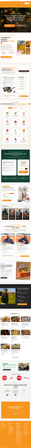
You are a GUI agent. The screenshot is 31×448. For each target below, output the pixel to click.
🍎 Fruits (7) (20, 107)
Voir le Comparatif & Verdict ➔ (6, 369)
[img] (15, 387)
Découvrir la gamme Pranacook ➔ (23, 172)
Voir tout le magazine (15, 357)
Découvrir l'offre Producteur (22, 304)
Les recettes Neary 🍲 (19, 434)
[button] (14, 382)
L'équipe (10, 425)
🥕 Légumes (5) (15, 107)
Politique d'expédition (11, 428)
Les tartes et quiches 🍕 (19, 438)
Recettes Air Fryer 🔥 (19, 432)
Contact (10, 433)
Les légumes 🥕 (18, 429)
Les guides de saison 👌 (19, 440)
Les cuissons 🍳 (18, 428)
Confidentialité (11, 430)
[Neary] (2, 3)
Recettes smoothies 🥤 (19, 433)
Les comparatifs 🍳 (18, 442)
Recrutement (10, 434)
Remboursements (11, 429)
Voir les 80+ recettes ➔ (26, 77)
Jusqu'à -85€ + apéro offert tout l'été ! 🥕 (15, 0)
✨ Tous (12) (10, 107)
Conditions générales (11, 427)
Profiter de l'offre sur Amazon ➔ (7, 200)
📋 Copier (26, 168)
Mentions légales (11, 431)
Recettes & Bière (18, 443)
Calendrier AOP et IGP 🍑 (19, 441)
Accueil (10, 424)
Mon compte (21, 3)
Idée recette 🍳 (18, 436)
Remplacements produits (11, 432)
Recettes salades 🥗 (19, 431)
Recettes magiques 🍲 (19, 435)
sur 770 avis (15, 388)
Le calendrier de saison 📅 (19, 427)
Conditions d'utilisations (10, 426)
